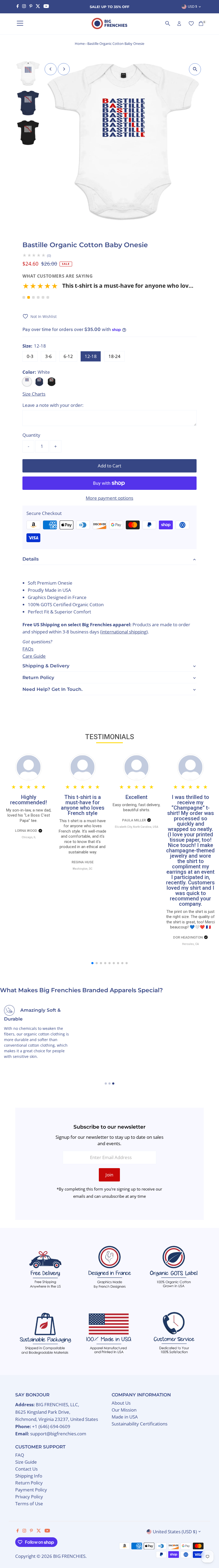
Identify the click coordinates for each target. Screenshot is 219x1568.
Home (80, 43)
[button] (107, 288)
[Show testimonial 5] (43, 297)
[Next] (64, 69)
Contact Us (26, 1469)
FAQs (27, 649)
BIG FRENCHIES (69, 1556)
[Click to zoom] (195, 69)
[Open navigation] (20, 23)
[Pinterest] (31, 6)
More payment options (109, 498)
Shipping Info (28, 1476)
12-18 (91, 356)
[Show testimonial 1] (23, 297)
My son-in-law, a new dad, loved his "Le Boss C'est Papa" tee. (28, 815)
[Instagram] (24, 6)
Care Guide (34, 656)
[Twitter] (37, 6)
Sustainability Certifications (139, 1424)
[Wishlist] (191, 23)
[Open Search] (167, 23)
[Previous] (51, 69)
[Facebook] (17, 6)
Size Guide (26, 1462)
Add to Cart (109, 466)
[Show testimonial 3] (33, 297)
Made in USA (125, 1417)
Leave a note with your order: (52, 405)
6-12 (68, 356)
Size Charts (33, 394)
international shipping (123, 632)
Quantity (31, 435)
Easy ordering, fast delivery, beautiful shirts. (136, 807)
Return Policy (29, 1483)
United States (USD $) (175, 1531)
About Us (121, 1403)
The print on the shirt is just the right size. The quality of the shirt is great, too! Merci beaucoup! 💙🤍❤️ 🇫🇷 (190, 919)
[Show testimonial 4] (38, 297)
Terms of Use (29, 1503)
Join (109, 1175)
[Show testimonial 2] (28, 297)
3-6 (48, 356)
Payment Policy (31, 1490)
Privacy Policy (29, 1497)
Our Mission (124, 1410)
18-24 (114, 356)
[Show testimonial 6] (47, 297)
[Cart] (201, 23)
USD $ (192, 6)
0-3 (30, 356)
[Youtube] (46, 6)
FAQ (19, 1455)
